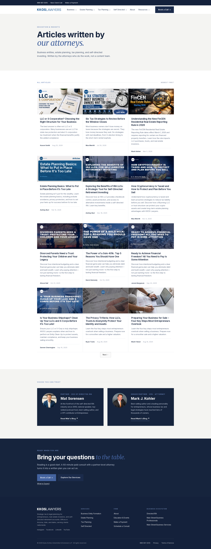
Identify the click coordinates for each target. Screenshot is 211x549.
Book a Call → (164, 9)
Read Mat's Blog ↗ (69, 418)
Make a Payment (71, 3)
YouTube (66, 530)
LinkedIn (58, 530)
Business (70, 9)
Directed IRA (152, 514)
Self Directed (119, 9)
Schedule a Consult (121, 526)
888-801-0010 (42, 3)
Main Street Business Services (159, 525)
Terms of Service (167, 543)
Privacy (155, 543)
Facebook (49, 530)
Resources (143, 9)
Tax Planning (103, 9)
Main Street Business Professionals (155, 519)
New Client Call (56, 3)
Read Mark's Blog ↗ (140, 418)
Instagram (40, 530)
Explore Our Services (70, 477)
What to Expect (43, 484)
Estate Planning (86, 9)
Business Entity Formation (91, 514)
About (132, 9)
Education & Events (121, 518)
